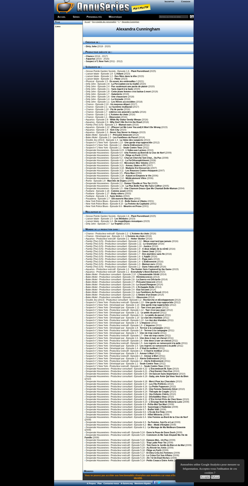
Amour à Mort (147, 353)
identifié (138, 478)
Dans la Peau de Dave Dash (161, 432)
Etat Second (142, 289)
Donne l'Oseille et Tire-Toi (137, 183)
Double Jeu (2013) (95, 140)
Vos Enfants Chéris (159, 394)
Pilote (117, 79)
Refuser (215, 477)
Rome (89, 181)
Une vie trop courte (150, 333)
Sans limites (116, 196)
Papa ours (147, 259)
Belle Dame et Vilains (136, 201)
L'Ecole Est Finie (156, 412)
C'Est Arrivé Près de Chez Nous (165, 399)
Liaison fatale (92, 73)
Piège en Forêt (133, 155)
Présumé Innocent (122, 135)
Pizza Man (129, 173)
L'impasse (145, 323)
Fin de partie (116, 109)
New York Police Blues (97, 201)
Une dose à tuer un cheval (153, 338)
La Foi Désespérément (137, 160)
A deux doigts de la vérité (155, 249)
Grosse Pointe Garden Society (101, 71)
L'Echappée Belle (145, 287)
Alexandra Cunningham (130, 22)
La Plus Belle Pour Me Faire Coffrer (144, 186)
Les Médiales (121, 218)
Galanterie (116, 94)
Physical (90, 81)
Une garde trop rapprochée (139, 142)
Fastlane (90, 191)
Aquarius (90, 59)
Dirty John (91, 46)
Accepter (205, 477)
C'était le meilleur (149, 348)
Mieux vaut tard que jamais (157, 241)
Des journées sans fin (153, 254)
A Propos (91, 483)
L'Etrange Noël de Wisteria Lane (165, 402)
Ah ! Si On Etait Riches (158, 458)
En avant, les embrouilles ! (123, 81)
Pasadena (91, 198)
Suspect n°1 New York (97, 61)
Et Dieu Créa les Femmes (160, 453)
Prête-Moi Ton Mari (157, 404)
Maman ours (125, 124)
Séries (76, 16)
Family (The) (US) (94, 124)
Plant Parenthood (140, 71)
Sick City (114, 130)
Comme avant (118, 191)
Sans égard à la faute (122, 89)
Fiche (57, 22)
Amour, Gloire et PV (136, 165)
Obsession (114, 117)
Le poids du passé (150, 312)
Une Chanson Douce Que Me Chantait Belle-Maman (150, 188)
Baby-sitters (117, 193)
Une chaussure (119, 96)
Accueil (62, 16)
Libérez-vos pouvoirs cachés (124, 112)
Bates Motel (91, 135)
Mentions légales (143, 483)
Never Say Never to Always (124, 132)
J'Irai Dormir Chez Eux (160, 371)
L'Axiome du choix (118, 114)
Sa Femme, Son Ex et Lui (160, 422)
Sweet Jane (148, 251)
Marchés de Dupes (117, 181)
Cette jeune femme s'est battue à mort (131, 91)
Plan (99, 483)
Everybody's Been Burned (144, 272)
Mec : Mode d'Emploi (158, 425)
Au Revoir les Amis (156, 447)
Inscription (169, 1)
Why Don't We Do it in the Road (126, 122)
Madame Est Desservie (138, 168)
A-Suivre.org (127, 483)
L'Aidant (119, 73)
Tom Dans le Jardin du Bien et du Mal (165, 445)
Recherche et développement (158, 300)
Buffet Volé (153, 409)
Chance (90, 56)
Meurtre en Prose (133, 206)
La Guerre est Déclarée (148, 279)
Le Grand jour (150, 244)
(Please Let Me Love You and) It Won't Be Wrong (135, 127)
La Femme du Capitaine (137, 203)
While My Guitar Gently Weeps (125, 119)
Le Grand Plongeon (146, 284)
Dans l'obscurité (150, 266)
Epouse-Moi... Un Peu (157, 440)
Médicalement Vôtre (136, 178)
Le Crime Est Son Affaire (159, 455)
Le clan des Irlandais (151, 317)
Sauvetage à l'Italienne (159, 407)
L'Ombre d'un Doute (146, 295)
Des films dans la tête (126, 76)
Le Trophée (117, 224)
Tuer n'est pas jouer (151, 307)
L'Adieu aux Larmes (136, 150)
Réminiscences (144, 277)
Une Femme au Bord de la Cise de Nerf (144, 152)
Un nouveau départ (120, 104)
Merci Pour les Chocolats (162, 381)
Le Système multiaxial (120, 107)
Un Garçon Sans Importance (163, 374)
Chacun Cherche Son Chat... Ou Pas (142, 158)
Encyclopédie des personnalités (104, 22)
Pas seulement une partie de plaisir (129, 86)
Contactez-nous (111, 483)
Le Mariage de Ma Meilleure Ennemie (167, 427)
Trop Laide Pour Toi (156, 442)
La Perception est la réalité (125, 84)
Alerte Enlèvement (133, 145)
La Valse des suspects (131, 140)
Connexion (185, 1)
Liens (57, 26)
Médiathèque (115, 16)
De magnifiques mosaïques (129, 221)
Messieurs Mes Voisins (136, 163)
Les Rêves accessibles (123, 102)
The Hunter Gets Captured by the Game (151, 269)
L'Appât (146, 256)
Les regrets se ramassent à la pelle (162, 343)
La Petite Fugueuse (159, 386)
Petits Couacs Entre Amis (160, 460)
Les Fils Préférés (158, 384)
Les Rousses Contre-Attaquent (141, 170)
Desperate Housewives (97, 150)
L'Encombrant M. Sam (160, 368)
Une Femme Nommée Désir (163, 389)
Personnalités (94, 16)
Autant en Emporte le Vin (138, 175)
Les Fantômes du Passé (125, 137)
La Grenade (117, 99)
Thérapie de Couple (159, 391)
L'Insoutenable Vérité (148, 274)
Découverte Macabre (122, 198)
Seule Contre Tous (132, 147)
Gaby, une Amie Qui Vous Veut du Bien (168, 376)
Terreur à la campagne (151, 328)
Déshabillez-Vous (158, 397)
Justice (147, 246)
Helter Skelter (138, 238)
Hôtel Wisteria (155, 414)
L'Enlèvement (149, 261)
